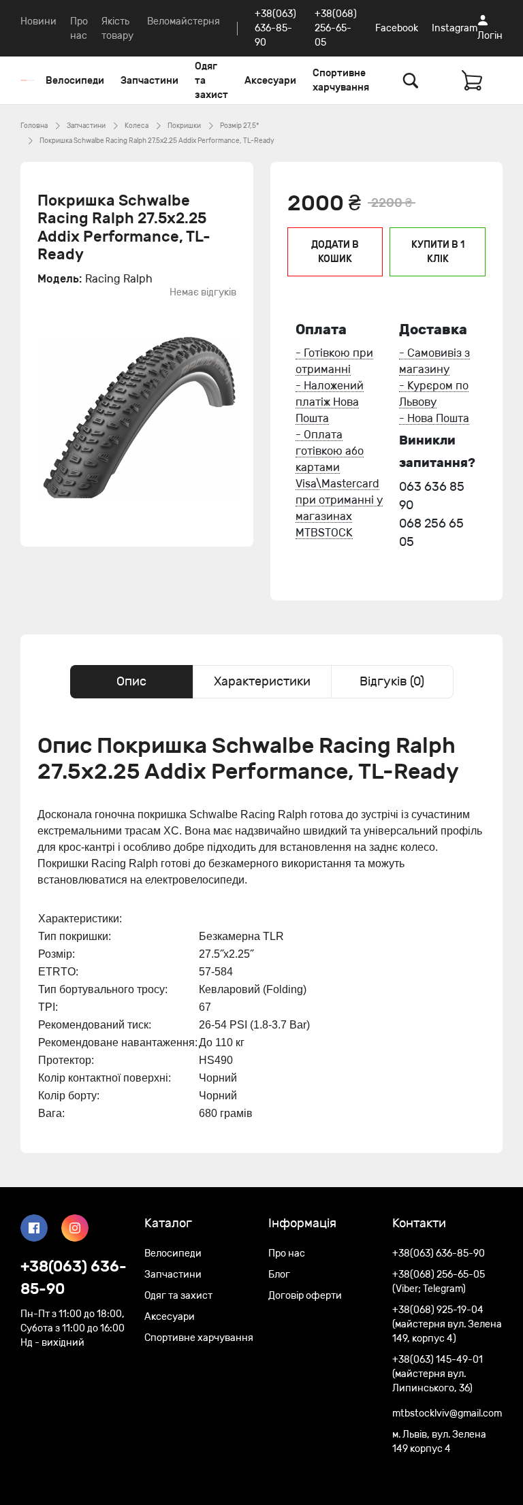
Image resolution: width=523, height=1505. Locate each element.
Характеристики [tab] (262, 681)
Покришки (184, 126)
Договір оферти (305, 1295)
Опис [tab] (131, 681)
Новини (38, 21)
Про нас (286, 1253)
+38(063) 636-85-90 (275, 28)
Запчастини (149, 80)
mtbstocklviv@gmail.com (447, 1413)
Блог (279, 1274)
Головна (34, 126)
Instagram (454, 28)
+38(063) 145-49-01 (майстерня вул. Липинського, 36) (437, 1374)
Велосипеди (75, 80)
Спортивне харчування (341, 80)
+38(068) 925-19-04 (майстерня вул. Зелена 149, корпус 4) (447, 1324)
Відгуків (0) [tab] (392, 681)
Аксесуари (270, 80)
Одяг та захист (211, 81)
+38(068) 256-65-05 (336, 28)
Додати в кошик (335, 252)
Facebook (396, 28)
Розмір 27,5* (239, 126)
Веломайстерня (183, 21)
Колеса (136, 126)
